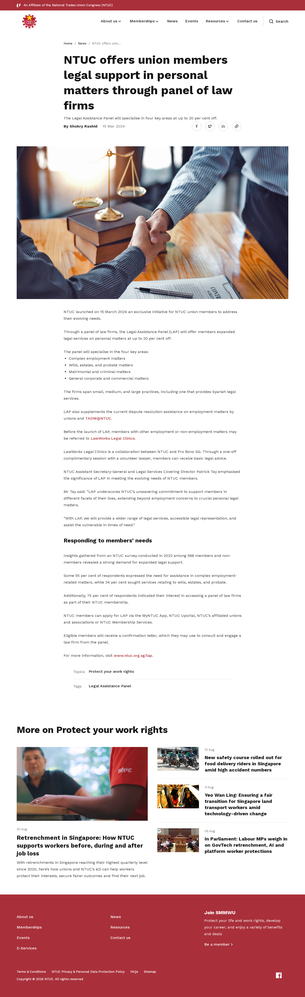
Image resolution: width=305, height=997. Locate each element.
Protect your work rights (111, 671)
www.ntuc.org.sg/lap (133, 655)
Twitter (212, 126)
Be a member (216, 944)
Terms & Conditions (31, 971)
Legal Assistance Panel (110, 686)
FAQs (134, 971)
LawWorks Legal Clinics (113, 438)
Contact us (120, 937)
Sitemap (150, 971)
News (82, 43)
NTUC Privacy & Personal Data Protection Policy (88, 971)
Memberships (29, 927)
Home (68, 43)
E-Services (26, 948)
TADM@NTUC (98, 418)
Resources (120, 927)
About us (25, 916)
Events (23, 937)
